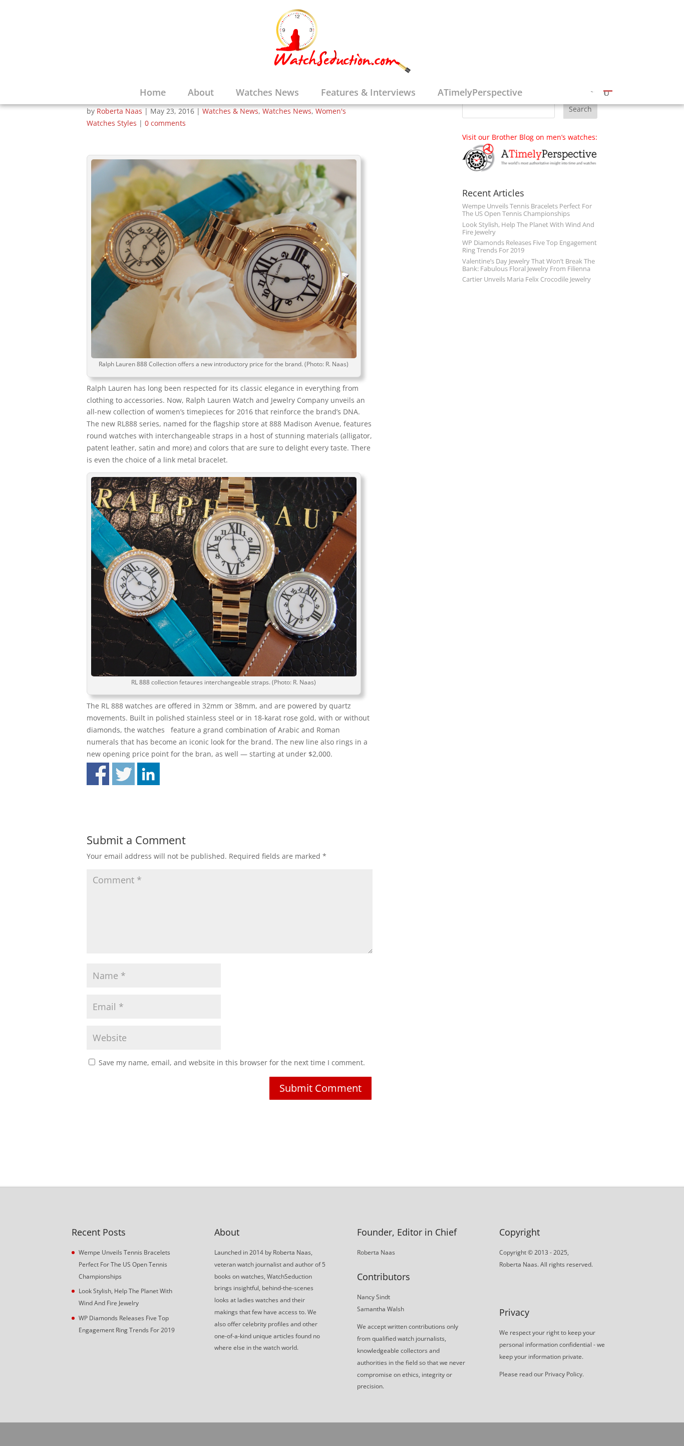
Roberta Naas (119, 111)
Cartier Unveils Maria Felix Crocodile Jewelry (526, 279)
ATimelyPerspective (480, 92)
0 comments (165, 123)
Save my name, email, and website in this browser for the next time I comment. (232, 1062)
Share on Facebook (98, 774)
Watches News (267, 92)
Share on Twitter (123, 774)
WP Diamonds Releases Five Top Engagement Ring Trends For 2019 (529, 246)
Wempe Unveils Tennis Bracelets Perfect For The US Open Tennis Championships (527, 210)
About (201, 92)
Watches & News (230, 111)
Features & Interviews (368, 92)
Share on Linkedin (148, 774)
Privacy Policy (563, 1374)
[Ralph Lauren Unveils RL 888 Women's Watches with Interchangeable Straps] (224, 352)
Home (153, 92)
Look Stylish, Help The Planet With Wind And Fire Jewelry (528, 228)
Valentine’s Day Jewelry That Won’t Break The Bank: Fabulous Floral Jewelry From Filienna (528, 265)
